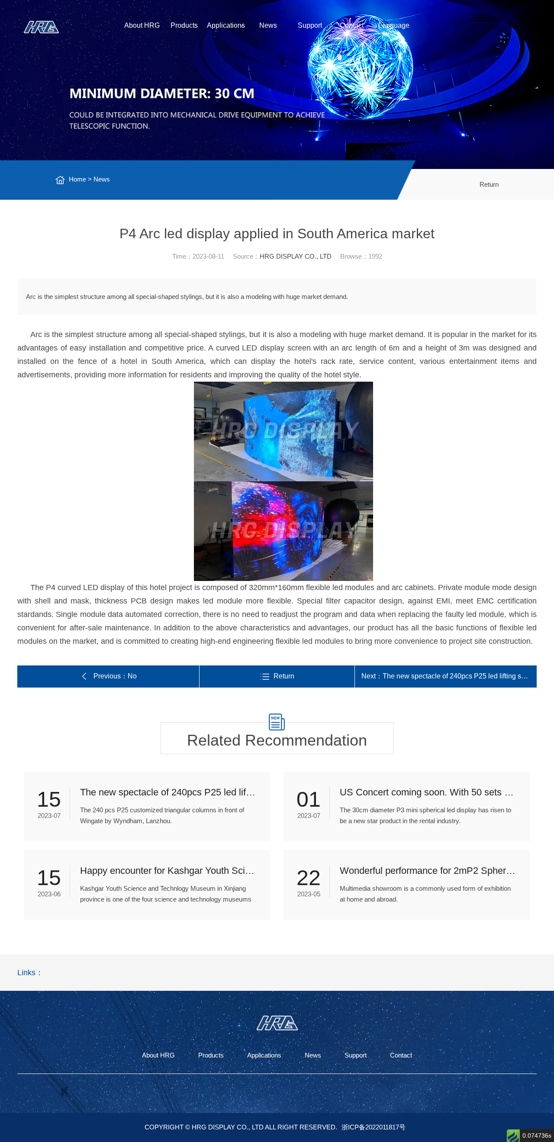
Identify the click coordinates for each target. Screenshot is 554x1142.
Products (184, 25)
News (268, 25)
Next (449, 676)
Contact (352, 25)
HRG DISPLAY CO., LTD (296, 256)
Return (489, 184)
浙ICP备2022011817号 (373, 1127)
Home (77, 179)
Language (393, 25)
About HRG (142, 25)
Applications (226, 25)
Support (310, 25)
